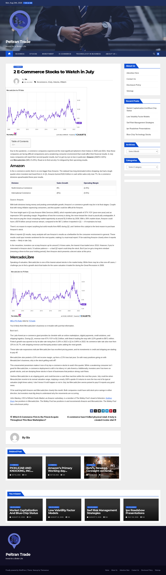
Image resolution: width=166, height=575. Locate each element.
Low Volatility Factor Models (138, 117)
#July (50, 82)
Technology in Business (88, 54)
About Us (111, 54)
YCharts (32, 321)
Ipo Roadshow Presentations (138, 129)
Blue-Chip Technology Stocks (139, 135)
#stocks (56, 82)
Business (20, 54)
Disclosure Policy (134, 85)
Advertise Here (133, 73)
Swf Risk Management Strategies (140, 123)
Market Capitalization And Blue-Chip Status (24, 512)
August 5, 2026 (95, 517)
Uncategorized (15, 507)
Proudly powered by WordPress (16, 570)
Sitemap (130, 91)
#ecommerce (42, 82)
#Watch (63, 82)
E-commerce (65, 54)
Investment (48, 54)
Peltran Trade (18, 41)
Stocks (33, 54)
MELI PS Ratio (16, 321)
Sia (26, 79)
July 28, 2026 (133, 517)
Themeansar (45, 570)
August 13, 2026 (57, 517)
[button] (154, 54)
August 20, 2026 (18, 517)
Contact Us (131, 79)
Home (107, 570)
